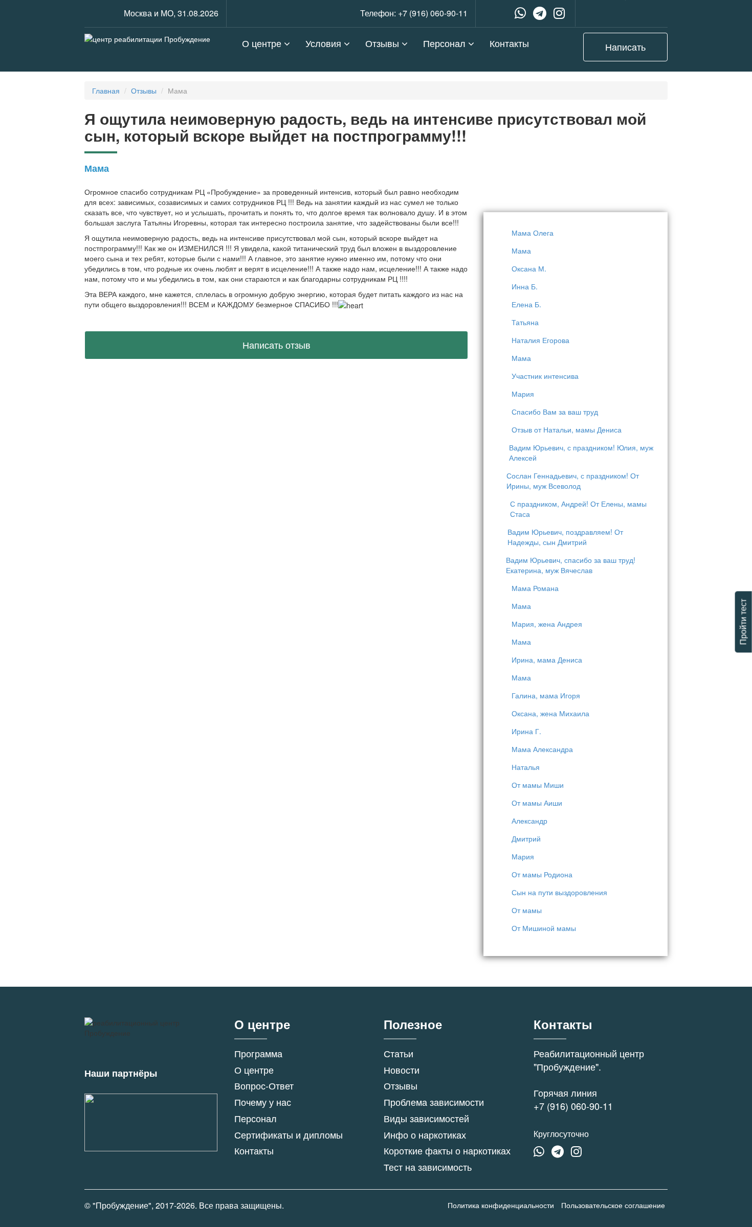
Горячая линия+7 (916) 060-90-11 (573, 1099)
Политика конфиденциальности (501, 1205)
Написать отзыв (276, 344)
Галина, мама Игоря (546, 695)
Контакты (509, 43)
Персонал (445, 43)
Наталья (526, 767)
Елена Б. (526, 304)
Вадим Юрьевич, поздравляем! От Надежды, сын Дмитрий (565, 537)
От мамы (527, 910)
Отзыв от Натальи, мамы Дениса (567, 429)
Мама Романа (535, 588)
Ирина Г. (526, 731)
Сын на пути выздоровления (559, 892)
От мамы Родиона (542, 874)
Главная (106, 90)
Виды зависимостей (426, 1118)
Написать (625, 46)
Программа (258, 1053)
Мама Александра (542, 749)
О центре (263, 43)
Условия (324, 43)
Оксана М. (529, 268)
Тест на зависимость (428, 1166)
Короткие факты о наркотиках (447, 1150)
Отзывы (383, 43)
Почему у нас (262, 1101)
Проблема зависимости (434, 1101)
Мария (523, 394)
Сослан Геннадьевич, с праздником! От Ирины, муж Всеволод (572, 480)
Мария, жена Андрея (547, 624)
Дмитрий (526, 838)
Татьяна (525, 322)
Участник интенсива (545, 376)
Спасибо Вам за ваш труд (555, 411)
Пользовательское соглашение (613, 1205)
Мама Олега (533, 233)
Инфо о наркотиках (425, 1134)
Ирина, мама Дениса (547, 659)
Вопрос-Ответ (264, 1085)
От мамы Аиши (537, 803)
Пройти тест (743, 622)
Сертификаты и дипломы (288, 1134)
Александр (529, 820)
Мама (521, 250)
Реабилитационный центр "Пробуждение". (589, 1060)
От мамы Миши (538, 785)
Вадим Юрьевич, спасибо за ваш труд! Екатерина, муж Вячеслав (570, 565)
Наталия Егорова (540, 340)
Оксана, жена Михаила (550, 713)
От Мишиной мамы (544, 928)
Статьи (398, 1053)
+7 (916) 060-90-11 (433, 13)
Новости (401, 1069)
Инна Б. (525, 286)
